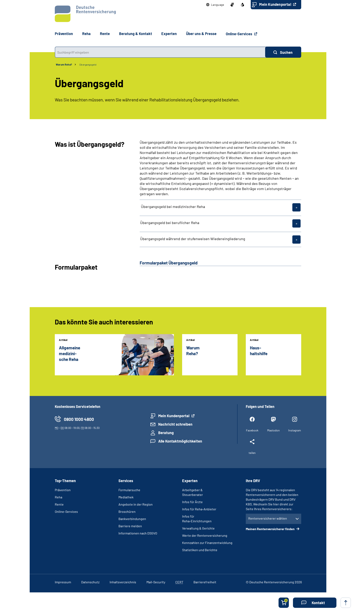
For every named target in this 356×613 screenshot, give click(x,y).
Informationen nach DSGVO (137, 533)
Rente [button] (105, 33)
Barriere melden (130, 526)
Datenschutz (90, 582)
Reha (58, 497)
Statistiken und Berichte (199, 550)
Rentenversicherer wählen (267, 518)
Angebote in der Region (135, 504)
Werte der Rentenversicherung (204, 535)
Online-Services (239, 34)
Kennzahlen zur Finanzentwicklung (207, 543)
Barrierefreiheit (204, 582)
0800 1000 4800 (79, 419)
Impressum (63, 582)
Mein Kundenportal (275, 4)
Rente (59, 504)
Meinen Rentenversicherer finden (270, 529)
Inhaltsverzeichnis (123, 582)
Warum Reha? (64, 64)
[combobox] (160, 52)
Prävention (64, 33)
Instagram (294, 430)
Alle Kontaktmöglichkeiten (180, 441)
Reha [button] (86, 33)
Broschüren (127, 511)
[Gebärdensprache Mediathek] (232, 4)
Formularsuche (129, 490)
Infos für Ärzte (192, 502)
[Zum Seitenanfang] (346, 603)
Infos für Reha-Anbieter (199, 509)
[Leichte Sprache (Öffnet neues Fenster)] (242, 4)
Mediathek (126, 497)
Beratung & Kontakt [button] (135, 33)
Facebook (252, 430)
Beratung (166, 432)
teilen (252, 452)
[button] (215, 4)
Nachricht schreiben (175, 424)
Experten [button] (169, 33)
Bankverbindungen (132, 519)
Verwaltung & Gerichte (198, 528)
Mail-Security (155, 582)
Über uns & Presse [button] (201, 33)
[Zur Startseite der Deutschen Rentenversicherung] (85, 14)
